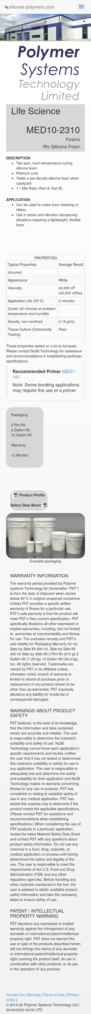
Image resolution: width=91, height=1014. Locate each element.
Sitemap (33, 994)
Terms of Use (53, 994)
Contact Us (15, 994)
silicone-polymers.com (31, 6)
